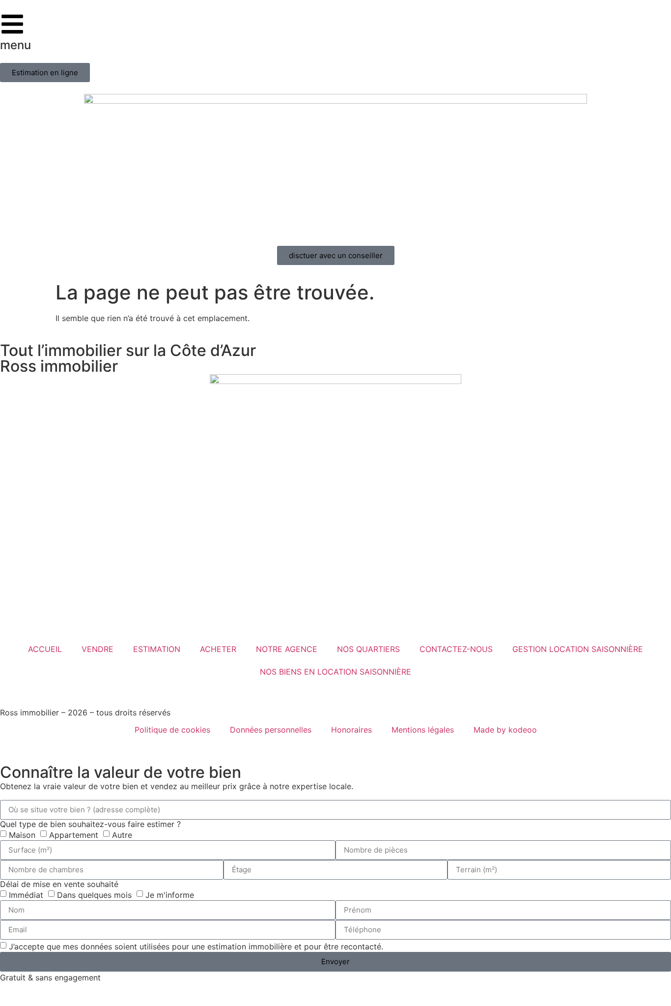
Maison (22, 834)
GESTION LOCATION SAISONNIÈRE (577, 649)
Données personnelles (270, 730)
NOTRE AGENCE (286, 649)
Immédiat (26, 894)
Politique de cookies (172, 730)
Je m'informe (169, 894)
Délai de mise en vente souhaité (59, 884)
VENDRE (97, 649)
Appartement (73, 834)
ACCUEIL (45, 649)
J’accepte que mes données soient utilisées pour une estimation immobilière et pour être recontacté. (196, 946)
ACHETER (218, 649)
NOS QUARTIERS (368, 649)
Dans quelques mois (94, 894)
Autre (122, 834)
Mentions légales (422, 730)
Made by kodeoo (505, 730)
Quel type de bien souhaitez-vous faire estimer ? (90, 824)
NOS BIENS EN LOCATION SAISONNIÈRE (335, 672)
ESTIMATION (156, 649)
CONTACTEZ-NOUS (456, 649)
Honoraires (351, 730)
